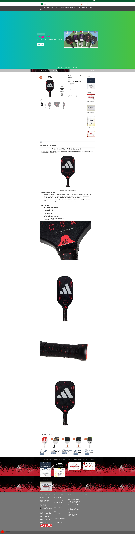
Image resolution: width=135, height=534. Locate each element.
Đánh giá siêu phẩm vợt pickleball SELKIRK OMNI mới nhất (74, 502)
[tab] (41, 143)
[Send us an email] (93, 0)
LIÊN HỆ (55, 524)
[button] (67, 40)
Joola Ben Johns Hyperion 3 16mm (89, 451)
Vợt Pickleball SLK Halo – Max (67, 450)
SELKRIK (62, 7)
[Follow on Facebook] (91, 0)
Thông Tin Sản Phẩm (58, 513)
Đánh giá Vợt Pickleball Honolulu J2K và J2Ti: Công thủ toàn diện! (74, 498)
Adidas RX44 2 (72, 92)
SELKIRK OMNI (44, 36)
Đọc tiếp (42, 454)
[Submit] (81, 4)
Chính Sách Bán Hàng (58, 504)
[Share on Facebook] (69, 96)
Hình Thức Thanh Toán (58, 507)
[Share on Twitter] (71, 96)
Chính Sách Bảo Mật (57, 497)
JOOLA (48, 7)
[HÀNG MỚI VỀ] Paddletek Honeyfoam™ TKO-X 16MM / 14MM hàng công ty (73, 514)
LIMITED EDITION (89, 7)
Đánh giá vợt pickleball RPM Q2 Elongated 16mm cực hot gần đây (74, 505)
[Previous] (42, 88)
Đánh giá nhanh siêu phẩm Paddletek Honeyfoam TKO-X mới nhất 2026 (73, 509)
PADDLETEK (72, 7)
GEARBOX (52, 7)
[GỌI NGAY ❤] (2, 531)
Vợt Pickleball (43, 7)
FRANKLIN (67, 7)
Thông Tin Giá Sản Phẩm (58, 522)
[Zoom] (41, 100)
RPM (56, 7)
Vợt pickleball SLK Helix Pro (55, 450)
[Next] (65, 88)
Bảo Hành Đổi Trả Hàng (58, 500)
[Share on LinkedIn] (77, 96)
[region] (67, 40)
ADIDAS (58, 70)
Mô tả (41, 142)
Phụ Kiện (42, 9)
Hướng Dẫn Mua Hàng (58, 502)
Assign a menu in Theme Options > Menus (84, 0)
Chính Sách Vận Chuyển (58, 516)
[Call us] (94, 0)
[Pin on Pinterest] (75, 96)
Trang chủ (43, 70)
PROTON (75, 7)
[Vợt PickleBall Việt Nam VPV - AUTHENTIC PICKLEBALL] (44, 4)
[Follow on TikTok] (92, 0)
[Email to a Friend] (73, 96)
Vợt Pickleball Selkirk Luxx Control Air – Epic (44, 451)
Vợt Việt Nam (81, 7)
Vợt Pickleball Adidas (82, 92)
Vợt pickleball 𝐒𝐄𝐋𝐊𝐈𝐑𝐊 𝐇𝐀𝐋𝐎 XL (77, 451)
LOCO (59, 7)
